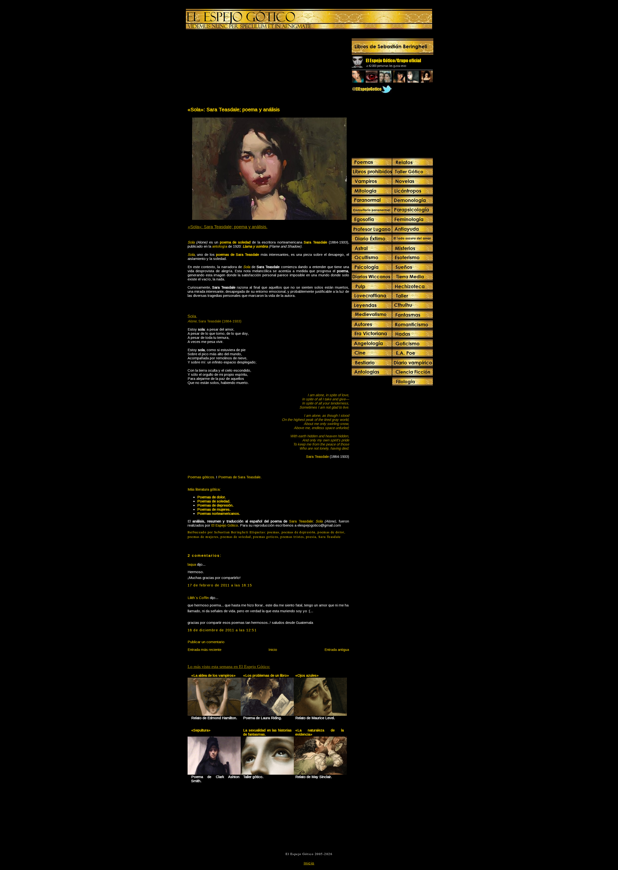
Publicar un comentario (206, 642)
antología (219, 246)
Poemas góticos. (201, 477)
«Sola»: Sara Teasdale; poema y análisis (234, 109)
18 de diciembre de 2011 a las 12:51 (222, 630)
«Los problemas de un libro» (266, 675)
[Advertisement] (227, 69)
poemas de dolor (330, 532)
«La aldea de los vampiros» (213, 675)
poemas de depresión (298, 532)
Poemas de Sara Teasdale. (239, 477)
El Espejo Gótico (224, 525)
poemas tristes (292, 537)
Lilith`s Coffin (198, 598)
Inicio (272, 649)
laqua (192, 564)
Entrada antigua (336, 649)
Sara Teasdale (329, 537)
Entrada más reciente (204, 649)
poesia (311, 537)
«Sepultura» (201, 730)
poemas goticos (265, 537)
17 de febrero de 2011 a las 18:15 (220, 585)
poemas (273, 532)
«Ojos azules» (307, 675)
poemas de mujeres (203, 537)
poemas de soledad (235, 537)
